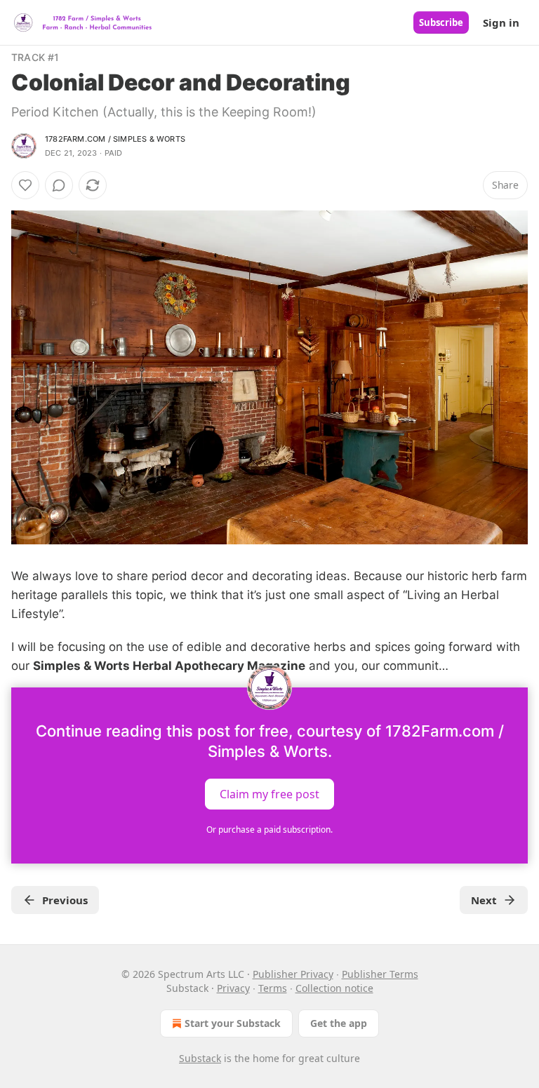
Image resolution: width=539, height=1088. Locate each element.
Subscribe (441, 22)
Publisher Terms (380, 974)
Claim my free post (269, 793)
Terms (272, 988)
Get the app (338, 1023)
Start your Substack (233, 1023)
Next (484, 900)
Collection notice (334, 988)
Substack (200, 1058)
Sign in (501, 22)
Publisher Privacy (293, 974)
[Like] (25, 185)
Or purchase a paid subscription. (269, 829)
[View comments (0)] (59, 185)
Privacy (233, 988)
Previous (65, 900)
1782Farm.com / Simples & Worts (115, 139)
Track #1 (35, 57)
